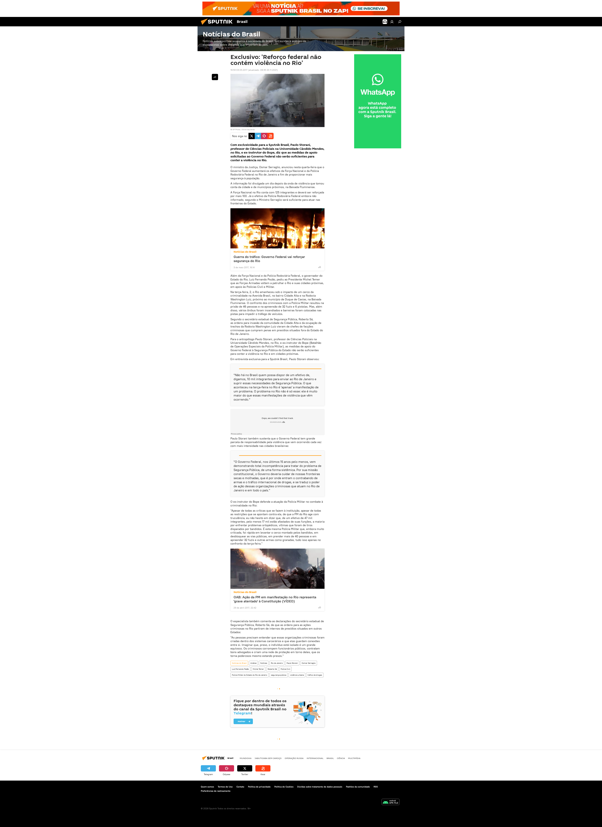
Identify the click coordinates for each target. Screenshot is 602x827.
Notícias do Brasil (245, 252)
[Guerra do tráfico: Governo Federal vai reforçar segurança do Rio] (277, 228)
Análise (253, 663)
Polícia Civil (285, 669)
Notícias (263, 663)
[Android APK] (390, 802)
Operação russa (294, 758)
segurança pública (278, 675)
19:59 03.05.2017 (238, 70)
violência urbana (297, 675)
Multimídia (354, 758)
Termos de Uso (225, 786)
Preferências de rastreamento (215, 791)
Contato (240, 786)
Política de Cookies (283, 786)
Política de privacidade (259, 786)
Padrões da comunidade (358, 786)
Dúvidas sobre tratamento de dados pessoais (319, 786)
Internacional (315, 758)
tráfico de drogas (315, 675)
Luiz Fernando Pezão (240, 669)
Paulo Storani (292, 663)
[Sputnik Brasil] (218, 25)
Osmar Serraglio (309, 663)
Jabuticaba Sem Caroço (268, 758)
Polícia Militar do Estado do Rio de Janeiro (249, 675)
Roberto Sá (272, 669)
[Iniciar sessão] (392, 22)
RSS (376, 786)
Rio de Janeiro (277, 663)
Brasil (330, 758)
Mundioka (245, 758)
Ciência (341, 758)
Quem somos (207, 786)
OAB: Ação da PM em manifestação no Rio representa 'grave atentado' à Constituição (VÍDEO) (275, 599)
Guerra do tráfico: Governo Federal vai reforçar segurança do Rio (269, 259)
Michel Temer (258, 669)
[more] (320, 267)
